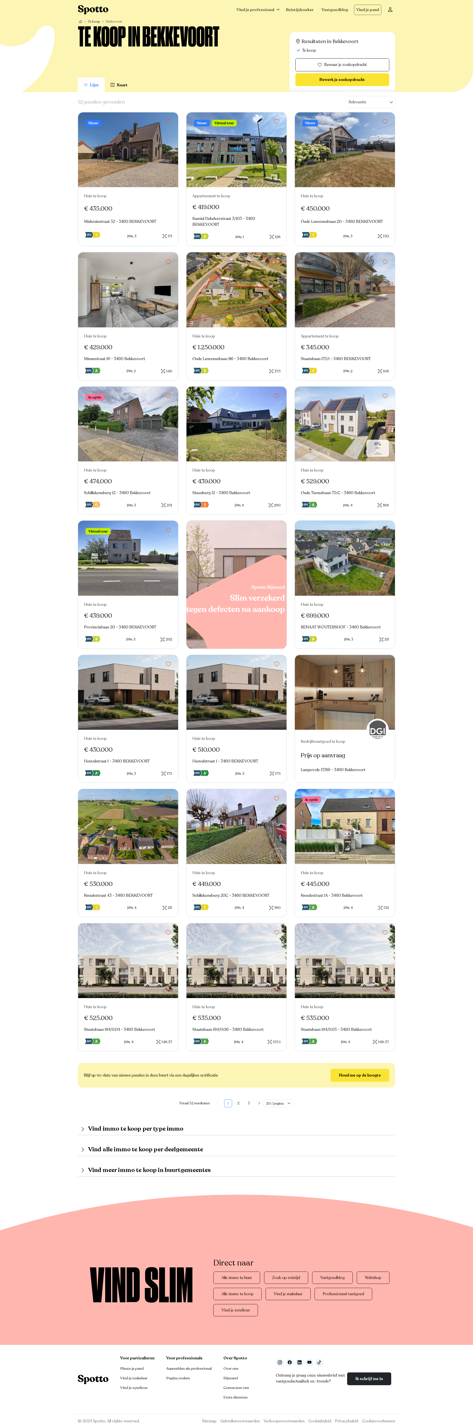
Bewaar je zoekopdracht (345, 64)
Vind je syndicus (235, 1310)
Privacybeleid (346, 1421)
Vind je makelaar (288, 1294)
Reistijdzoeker (300, 10)
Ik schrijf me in (369, 1379)
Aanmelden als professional (189, 1368)
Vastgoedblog (334, 10)
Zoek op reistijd (286, 1277)
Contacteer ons (236, 1387)
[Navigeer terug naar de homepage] (93, 9)
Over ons (230, 1368)
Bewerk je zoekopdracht (342, 79)
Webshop (373, 1277)
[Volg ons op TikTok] (319, 1363)
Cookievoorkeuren (378, 1421)
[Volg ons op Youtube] (309, 1363)
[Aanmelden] (390, 10)
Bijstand (230, 1378)
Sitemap (209, 1421)
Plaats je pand (132, 1368)
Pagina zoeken (178, 1378)
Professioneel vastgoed (343, 1294)
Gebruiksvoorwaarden (240, 1421)
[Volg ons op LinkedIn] (300, 1363)
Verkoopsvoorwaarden (284, 1421)
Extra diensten (235, 1397)
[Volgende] (259, 1103)
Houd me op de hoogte (360, 1075)
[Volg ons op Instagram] (280, 1363)
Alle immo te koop (237, 1294)
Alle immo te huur (236, 1277)
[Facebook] (290, 1363)
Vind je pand (367, 10)
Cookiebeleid (319, 1421)
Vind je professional (255, 10)
